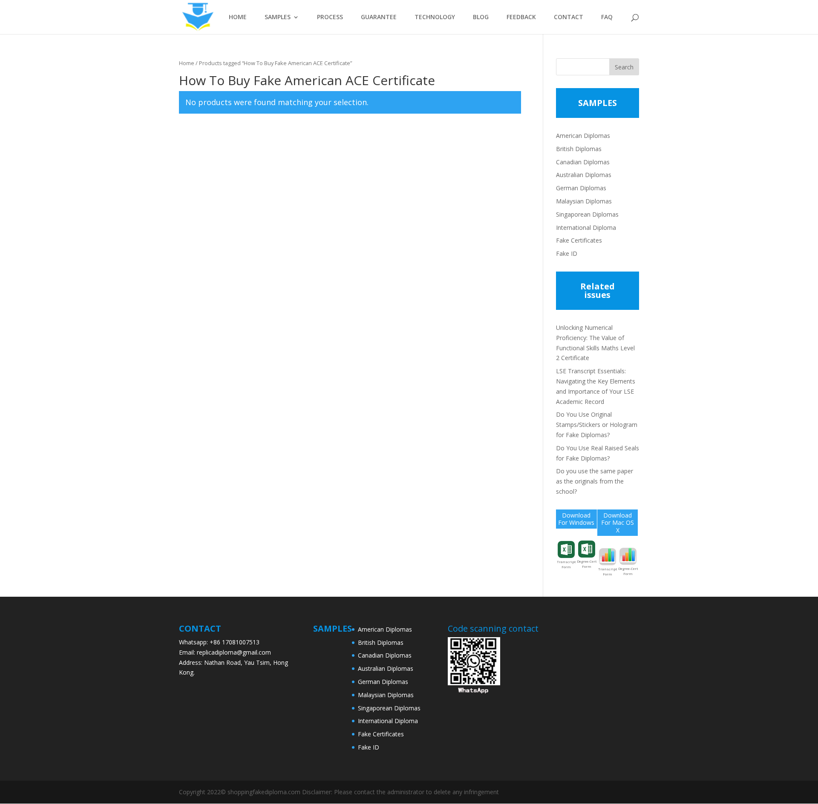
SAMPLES (278, 17)
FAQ (607, 17)
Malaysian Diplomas (584, 201)
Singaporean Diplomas (587, 214)
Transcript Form (566, 564)
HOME (238, 17)
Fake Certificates (579, 240)
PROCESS (330, 17)
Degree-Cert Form (586, 564)
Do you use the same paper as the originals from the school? (594, 481)
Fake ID (566, 253)
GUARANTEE (379, 17)
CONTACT (568, 17)
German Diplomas (581, 188)
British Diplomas (579, 149)
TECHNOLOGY (435, 17)
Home (186, 63)
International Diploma (586, 227)
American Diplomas (583, 136)
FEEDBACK (521, 17)
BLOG (481, 17)
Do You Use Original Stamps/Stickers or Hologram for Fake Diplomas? (596, 424)
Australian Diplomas (583, 175)
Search (624, 67)
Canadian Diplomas (583, 162)
